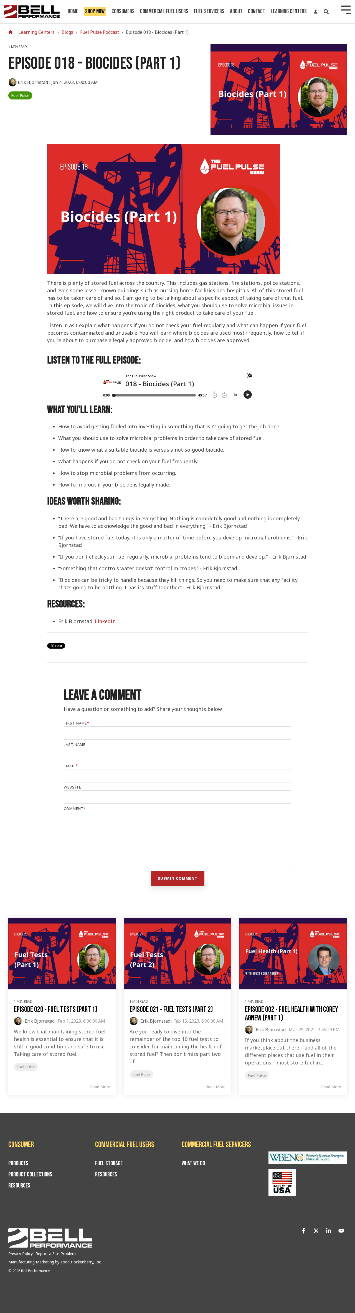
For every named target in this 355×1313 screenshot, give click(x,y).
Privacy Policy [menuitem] (20, 1253)
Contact (256, 11)
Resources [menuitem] (19, 1186)
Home (73, 11)
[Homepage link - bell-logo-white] (50, 1244)
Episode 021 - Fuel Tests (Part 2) (171, 1009)
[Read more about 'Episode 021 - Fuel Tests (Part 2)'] (177, 953)
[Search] (326, 12)
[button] (304, 1231)
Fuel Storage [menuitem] (109, 1163)
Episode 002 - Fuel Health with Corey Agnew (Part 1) (291, 1014)
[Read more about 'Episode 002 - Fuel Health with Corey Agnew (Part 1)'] (293, 953)
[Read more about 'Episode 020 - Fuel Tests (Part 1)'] (62, 953)
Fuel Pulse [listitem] (26, 1066)
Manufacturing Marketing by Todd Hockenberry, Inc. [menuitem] (55, 1262)
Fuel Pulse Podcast (99, 32)
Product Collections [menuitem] (30, 1174)
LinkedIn (105, 621)
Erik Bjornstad (33, 82)
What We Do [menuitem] (193, 1163)
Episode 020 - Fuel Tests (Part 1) (55, 1009)
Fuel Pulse (20, 95)
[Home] (12, 32)
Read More (100, 1087)
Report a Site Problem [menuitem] (56, 1253)
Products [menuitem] (18, 1163)
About (236, 11)
